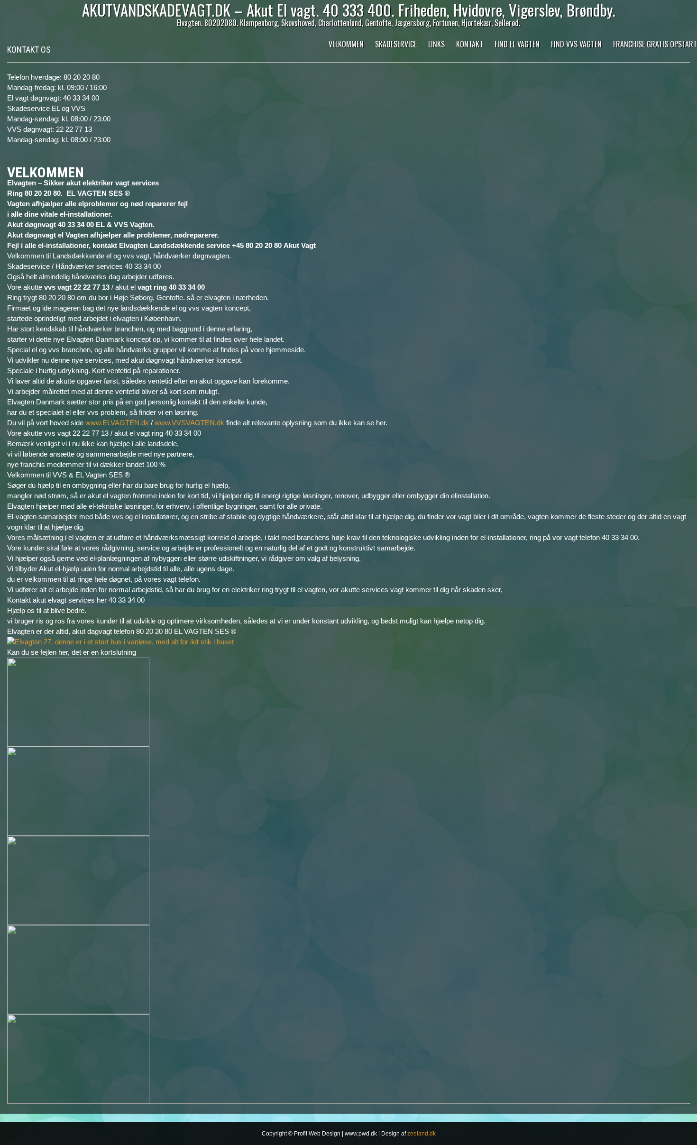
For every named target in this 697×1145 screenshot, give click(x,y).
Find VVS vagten (576, 44)
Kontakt (469, 44)
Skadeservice (396, 44)
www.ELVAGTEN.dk (117, 423)
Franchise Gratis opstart (655, 44)
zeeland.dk (421, 1133)
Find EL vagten (517, 44)
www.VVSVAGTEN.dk (189, 423)
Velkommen (346, 44)
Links (436, 44)
